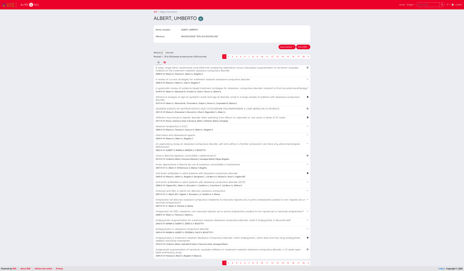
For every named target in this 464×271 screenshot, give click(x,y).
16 (293, 56)
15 (288, 56)
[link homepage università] (29, 5)
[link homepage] (8, 5)
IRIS (155, 11)
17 (298, 56)
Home (402, 4)
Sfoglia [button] (410, 4)
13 (277, 56)
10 (262, 56)
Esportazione (286, 47)
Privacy (59, 268)
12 (272, 56)
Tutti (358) (302, 47)
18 (303, 56)
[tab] (159, 62)
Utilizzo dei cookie (43, 268)
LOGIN (459, 4)
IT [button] (447, 4)
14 (283, 56)
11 (267, 56)
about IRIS (25, 268)
